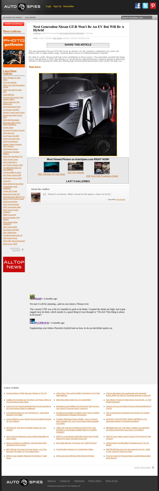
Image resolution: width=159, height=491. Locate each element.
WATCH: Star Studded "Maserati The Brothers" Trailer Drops (26, 457)
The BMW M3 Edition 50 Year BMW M (12, 169)
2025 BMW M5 (8, 95)
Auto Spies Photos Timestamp (71, 33)
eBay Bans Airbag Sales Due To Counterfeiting (73, 400)
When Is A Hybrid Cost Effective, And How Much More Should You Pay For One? (26, 444)
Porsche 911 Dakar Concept (14, 130)
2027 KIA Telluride (9, 82)
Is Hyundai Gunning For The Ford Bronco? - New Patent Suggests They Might (27, 414)
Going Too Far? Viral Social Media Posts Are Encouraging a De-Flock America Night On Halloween (28, 407)
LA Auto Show (8, 127)
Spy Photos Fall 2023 (11, 110)
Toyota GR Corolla (10, 191)
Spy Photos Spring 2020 (12, 175)
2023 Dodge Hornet (10, 149)
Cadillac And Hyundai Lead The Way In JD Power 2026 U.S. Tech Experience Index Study (28, 401)
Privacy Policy (94, 481)
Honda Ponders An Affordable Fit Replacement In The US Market (127, 444)
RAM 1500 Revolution (11, 120)
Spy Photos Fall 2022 (11, 136)
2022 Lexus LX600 (10, 244)
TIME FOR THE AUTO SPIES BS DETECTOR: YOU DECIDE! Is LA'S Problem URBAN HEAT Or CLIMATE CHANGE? (76, 430)
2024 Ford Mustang (10, 141)
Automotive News (12, 17)
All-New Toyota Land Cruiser (14, 112)
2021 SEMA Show (9, 232)
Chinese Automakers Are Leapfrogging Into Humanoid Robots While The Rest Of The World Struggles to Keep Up (128, 394)
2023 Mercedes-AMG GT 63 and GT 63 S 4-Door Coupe (14, 198)
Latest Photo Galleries (9, 72)
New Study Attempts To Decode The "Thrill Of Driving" (76, 443)
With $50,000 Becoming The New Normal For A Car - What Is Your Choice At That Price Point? (128, 450)
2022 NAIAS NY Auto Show (13, 184)
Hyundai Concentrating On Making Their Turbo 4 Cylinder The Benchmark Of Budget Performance (78, 414)
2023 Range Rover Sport (12, 178)
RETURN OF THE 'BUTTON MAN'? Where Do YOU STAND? (26, 429)
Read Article (35, 67)
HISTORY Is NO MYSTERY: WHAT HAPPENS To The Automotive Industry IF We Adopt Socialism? (126, 420)
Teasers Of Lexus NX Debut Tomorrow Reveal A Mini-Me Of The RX (128, 407)
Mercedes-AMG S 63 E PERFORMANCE (12, 124)
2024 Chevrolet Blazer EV (13, 156)
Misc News (57, 38)
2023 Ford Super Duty (11, 139)
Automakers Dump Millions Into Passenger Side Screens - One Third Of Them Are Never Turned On (78, 407)
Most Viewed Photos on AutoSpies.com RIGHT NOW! (78, 159)
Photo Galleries (30, 17)
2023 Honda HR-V (10, 162)
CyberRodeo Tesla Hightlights (10, 187)
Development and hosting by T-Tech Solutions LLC (64, 486)
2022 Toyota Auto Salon (12, 207)
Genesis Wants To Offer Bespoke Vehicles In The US (26, 393)
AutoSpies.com (22, 7)
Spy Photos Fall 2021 (11, 230)
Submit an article (14, 24)
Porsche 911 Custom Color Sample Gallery (13, 98)
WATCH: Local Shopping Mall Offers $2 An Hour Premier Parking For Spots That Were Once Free (77, 438)
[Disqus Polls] (78, 252)
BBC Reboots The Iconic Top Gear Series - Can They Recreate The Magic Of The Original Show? (26, 450)
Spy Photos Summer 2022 (13, 165)
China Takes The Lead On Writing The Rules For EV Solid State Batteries (78, 394)
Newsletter (68, 6)
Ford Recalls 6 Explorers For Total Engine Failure (74, 449)
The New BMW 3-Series (12, 172)
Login (48, 6)
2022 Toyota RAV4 (10, 227)
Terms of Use (112, 481)
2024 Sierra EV (8, 133)
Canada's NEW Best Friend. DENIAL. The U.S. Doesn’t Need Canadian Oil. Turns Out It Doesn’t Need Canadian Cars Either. (77, 421)
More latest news (142, 467)
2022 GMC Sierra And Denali (14, 241)
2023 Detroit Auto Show (12, 107)
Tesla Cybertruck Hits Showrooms (11, 103)
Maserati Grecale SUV (11, 194)
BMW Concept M (9, 215)
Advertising (79, 481)
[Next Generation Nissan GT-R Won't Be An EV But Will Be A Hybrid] (78, 155)
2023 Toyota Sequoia (11, 204)
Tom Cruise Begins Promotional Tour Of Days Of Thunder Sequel (128, 414)
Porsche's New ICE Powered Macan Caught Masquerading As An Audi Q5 (128, 457)
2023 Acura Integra (10, 202)
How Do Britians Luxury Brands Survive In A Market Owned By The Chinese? (28, 420)
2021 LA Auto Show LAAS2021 (10, 223)
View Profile (120, 199)
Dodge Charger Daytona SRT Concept (12, 145)
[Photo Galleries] (14, 67)
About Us (52, 481)
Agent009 (37, 33)
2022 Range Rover (10, 238)
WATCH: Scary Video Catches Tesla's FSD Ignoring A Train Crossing (128, 438)
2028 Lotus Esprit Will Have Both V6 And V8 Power (75, 456)
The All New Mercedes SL (13, 235)
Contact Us (65, 481)
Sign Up (57, 6)
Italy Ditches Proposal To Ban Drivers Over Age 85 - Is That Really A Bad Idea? (128, 401)
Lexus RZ (7, 181)
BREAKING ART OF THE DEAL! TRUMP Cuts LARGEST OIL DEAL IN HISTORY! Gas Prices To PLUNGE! (128, 429)
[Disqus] (78, 332)
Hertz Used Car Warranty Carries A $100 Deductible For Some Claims (27, 438)
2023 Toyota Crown (10, 159)
